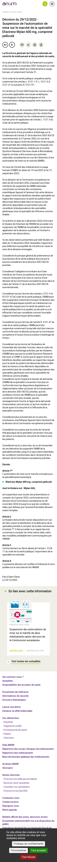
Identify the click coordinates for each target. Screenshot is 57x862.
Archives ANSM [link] (10, 764)
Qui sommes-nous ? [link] (13, 677)
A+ (5, 45)
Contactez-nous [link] (10, 798)
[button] (45, 3)
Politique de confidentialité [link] (28, 843)
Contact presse (10, 802)
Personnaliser (18, 850)
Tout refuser (28, 857)
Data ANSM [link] (8, 745)
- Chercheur (8, 738)
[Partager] (28, 45)
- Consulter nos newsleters (16, 787)
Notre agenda (9, 810)
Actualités (7, 681)
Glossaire (7, 768)
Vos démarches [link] (10, 718)
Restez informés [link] (11, 775)
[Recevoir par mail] (22, 45)
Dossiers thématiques (14, 700)
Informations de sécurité (15, 696)
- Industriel (7, 722)
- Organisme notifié (12, 726)
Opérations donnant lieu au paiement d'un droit (26, 828)
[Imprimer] (35, 45)
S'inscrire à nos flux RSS (16, 791)
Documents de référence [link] (15, 692)
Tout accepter (38, 850)
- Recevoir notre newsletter (15, 783)
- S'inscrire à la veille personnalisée (19, 779)
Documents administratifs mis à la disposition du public (28, 822)
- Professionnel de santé (14, 730)
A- (12, 45)
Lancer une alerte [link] (11, 707)
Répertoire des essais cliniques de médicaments (28, 749)
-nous (10, 806)
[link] (9, 4)
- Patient (6, 734)
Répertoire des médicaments (17, 753)
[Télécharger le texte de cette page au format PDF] (41, 45)
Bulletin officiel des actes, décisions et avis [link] (25, 817)
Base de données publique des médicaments (25, 757)
